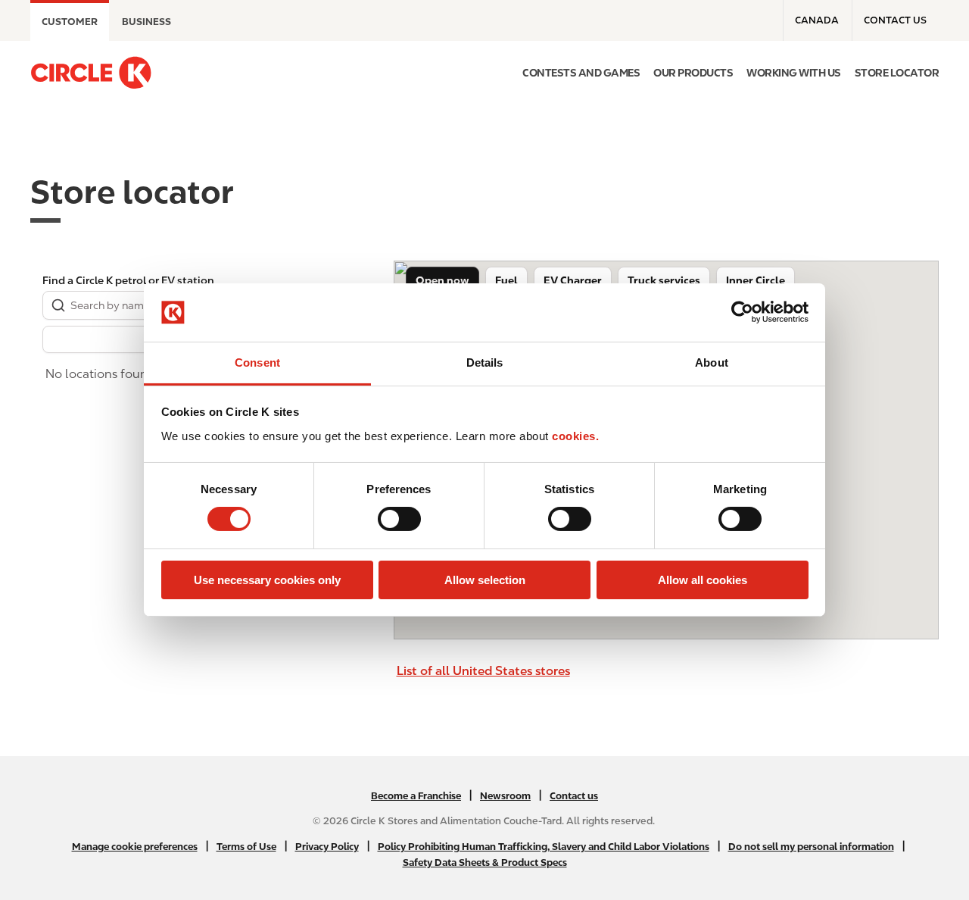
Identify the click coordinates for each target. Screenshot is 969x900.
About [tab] (711, 362)
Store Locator (897, 73)
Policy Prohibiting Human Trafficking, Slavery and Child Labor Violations (543, 846)
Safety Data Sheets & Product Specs (485, 862)
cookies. (575, 436)
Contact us (895, 20)
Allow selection (484, 579)
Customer (70, 21)
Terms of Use (246, 846)
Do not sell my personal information (811, 846)
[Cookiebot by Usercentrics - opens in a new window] (742, 312)
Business (146, 21)
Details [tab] (484, 362)
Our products (693, 73)
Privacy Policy (327, 846)
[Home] (90, 72)
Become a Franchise (416, 796)
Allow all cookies (702, 579)
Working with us (793, 73)
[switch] (399, 519)
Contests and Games (581, 73)
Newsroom (505, 796)
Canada (817, 20)
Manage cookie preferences (135, 846)
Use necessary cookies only (267, 579)
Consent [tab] (257, 362)
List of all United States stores (483, 671)
